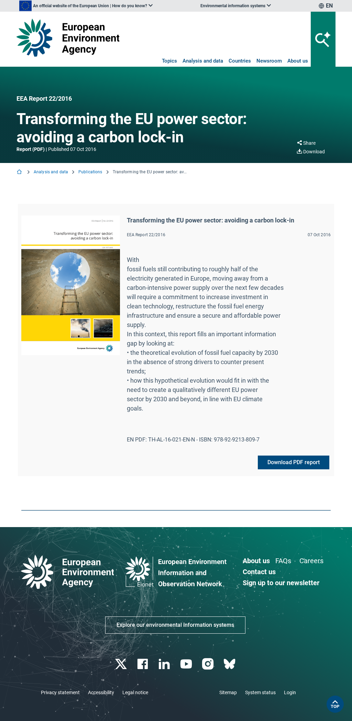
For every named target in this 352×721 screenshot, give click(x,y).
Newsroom (269, 61)
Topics (169, 61)
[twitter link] (121, 664)
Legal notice (135, 692)
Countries (240, 61)
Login (290, 692)
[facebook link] (143, 664)
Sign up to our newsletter (281, 583)
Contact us (259, 572)
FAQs (283, 561)
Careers (311, 561)
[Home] (19, 172)
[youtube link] (187, 664)
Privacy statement (60, 692)
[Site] (67, 38)
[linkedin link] (165, 664)
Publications (90, 172)
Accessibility (101, 692)
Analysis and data (203, 61)
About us (297, 61)
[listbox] (85, 6)
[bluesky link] (230, 664)
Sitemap (228, 692)
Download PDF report (293, 462)
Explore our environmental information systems (175, 625)
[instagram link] (208, 664)
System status (260, 692)
